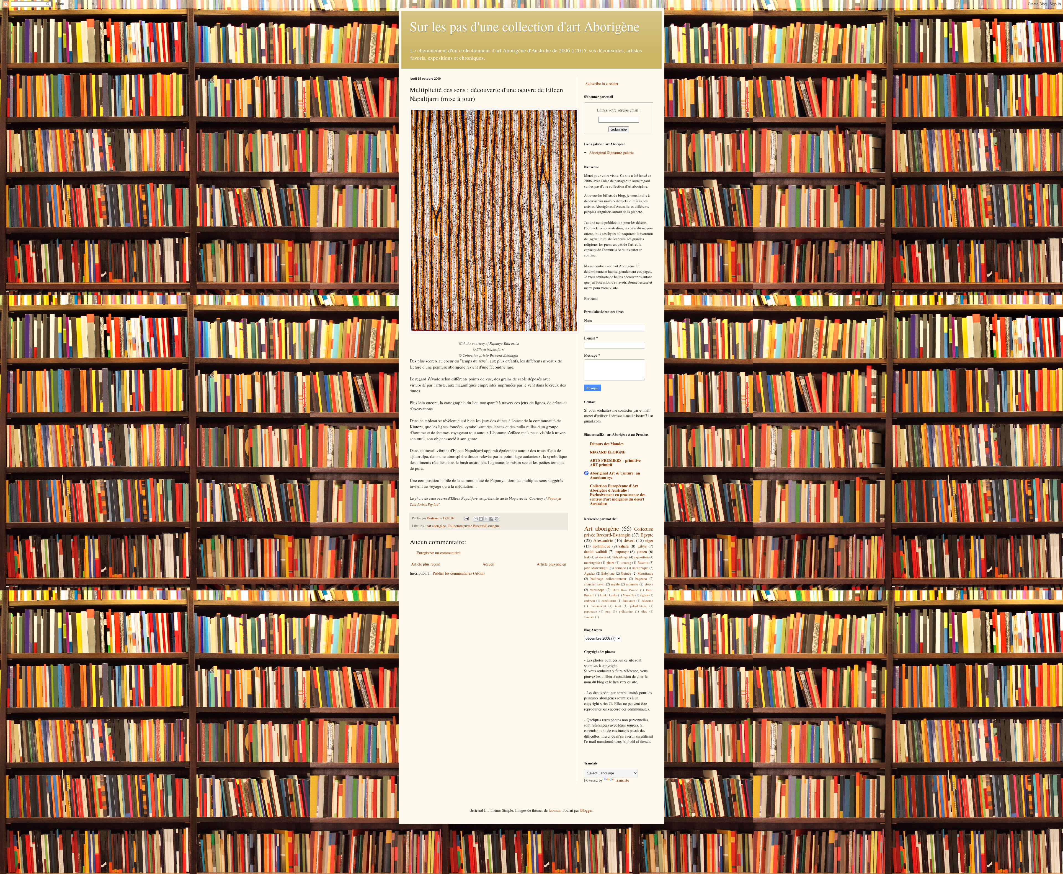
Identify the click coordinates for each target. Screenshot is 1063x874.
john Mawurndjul (596, 568)
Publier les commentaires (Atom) (459, 573)
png (607, 611)
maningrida (592, 562)
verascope (597, 589)
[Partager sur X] (486, 519)
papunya (621, 551)
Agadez (589, 573)
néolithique (640, 568)
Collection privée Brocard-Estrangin (473, 525)
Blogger (586, 810)
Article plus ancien (551, 564)
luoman (554, 810)
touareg (626, 562)
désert (629, 540)
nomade (620, 568)
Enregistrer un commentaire (438, 552)
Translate (622, 780)
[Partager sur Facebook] (491, 519)
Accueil (488, 564)
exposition (641, 557)
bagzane (641, 578)
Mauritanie (645, 573)
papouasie (590, 611)
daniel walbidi (595, 551)
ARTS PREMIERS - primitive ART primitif (615, 462)
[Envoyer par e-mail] (475, 519)
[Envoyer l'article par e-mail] (465, 518)
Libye (642, 546)
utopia (648, 584)
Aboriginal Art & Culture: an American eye (615, 475)
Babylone (608, 573)
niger (649, 540)
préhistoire (626, 611)
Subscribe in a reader (601, 83)
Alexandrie (603, 540)
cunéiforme (609, 600)
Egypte (647, 534)
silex (644, 611)
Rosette (643, 562)
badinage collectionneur (608, 578)
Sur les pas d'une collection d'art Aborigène (524, 26)
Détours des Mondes (606, 444)
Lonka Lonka (608, 595)
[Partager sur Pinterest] (496, 519)
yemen (642, 551)
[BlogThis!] (481, 519)
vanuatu (589, 617)
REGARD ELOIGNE (607, 452)
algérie (644, 595)
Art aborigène (436, 525)
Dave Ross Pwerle (625, 590)
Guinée (626, 573)
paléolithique (638, 606)
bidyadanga (620, 557)
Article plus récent (425, 564)
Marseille (628, 595)
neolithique (601, 546)
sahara (624, 546)
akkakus (601, 557)
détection (647, 600)
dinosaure (629, 600)
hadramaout (598, 606)
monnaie (632, 584)
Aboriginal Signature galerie (611, 152)
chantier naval (594, 584)
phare (610, 562)
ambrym (589, 600)
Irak (587, 557)
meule (615, 584)
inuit (618, 606)
